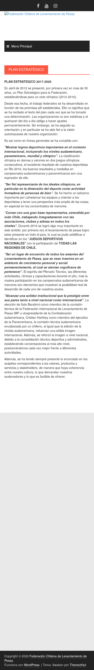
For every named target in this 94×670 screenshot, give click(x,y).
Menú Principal (21, 46)
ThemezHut (78, 665)
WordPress (31, 665)
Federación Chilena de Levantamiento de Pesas (45, 658)
